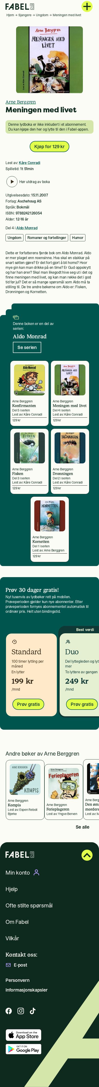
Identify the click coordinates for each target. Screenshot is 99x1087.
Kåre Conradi (29, 162)
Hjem (10, 15)
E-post (20, 965)
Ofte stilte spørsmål (29, 905)
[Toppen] (87, 855)
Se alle (82, 827)
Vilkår (12, 938)
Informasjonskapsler (26, 990)
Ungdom (42, 15)
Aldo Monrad (26, 227)
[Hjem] (20, 6)
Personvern (17, 980)
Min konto (18, 872)
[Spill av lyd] (11, 181)
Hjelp (12, 889)
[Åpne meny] (87, 6)
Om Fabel (17, 921)
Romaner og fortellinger (46, 237)
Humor (77, 237)
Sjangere (25, 15)
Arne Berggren (21, 102)
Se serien (27, 347)
